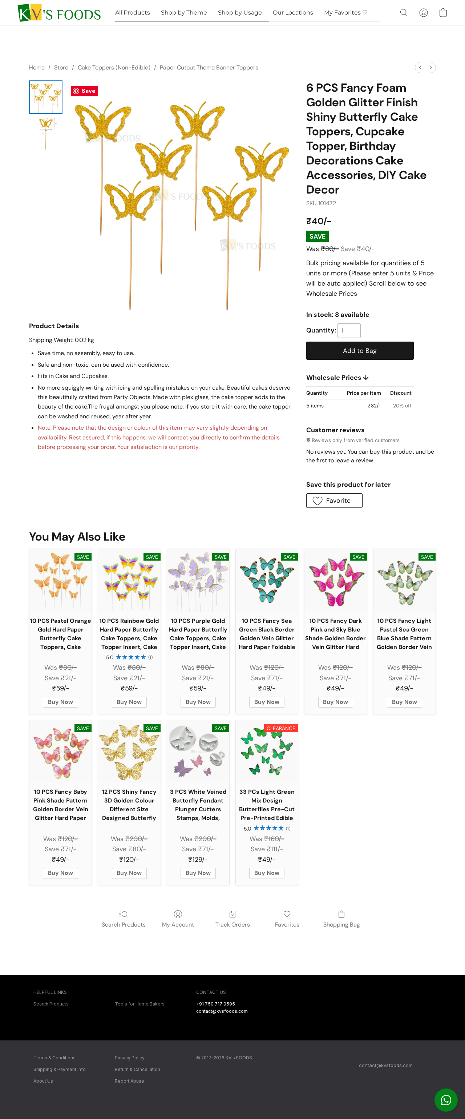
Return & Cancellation (137, 1069)
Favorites (287, 924)
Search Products (124, 924)
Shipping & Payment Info (59, 1069)
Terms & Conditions (54, 1057)
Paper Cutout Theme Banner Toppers (209, 67)
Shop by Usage (240, 12)
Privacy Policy (130, 1057)
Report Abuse (129, 1081)
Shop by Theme (184, 12)
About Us (43, 1081)
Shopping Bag (341, 924)
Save (89, 90)
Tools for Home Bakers (140, 1004)
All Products (132, 12)
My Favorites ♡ (345, 12)
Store (61, 67)
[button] (446, 1100)
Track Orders (232, 924)
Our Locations (293, 12)
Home (37, 67)
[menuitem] (420, 67)
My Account (178, 924)
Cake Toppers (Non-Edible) (114, 67)
